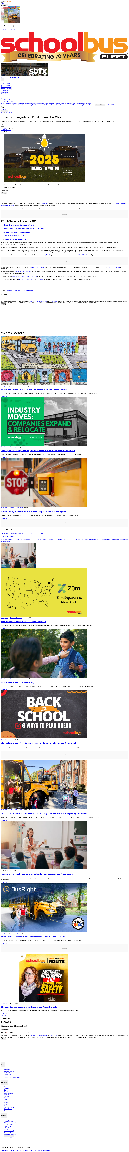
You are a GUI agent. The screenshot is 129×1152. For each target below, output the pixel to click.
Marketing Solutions (110, 105)
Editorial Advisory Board (29, 105)
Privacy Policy (79, 105)
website (21, 279)
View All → (4, 1015)
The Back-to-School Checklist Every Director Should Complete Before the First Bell (39, 743)
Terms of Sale (20, 1150)
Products (26, 103)
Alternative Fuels (5, 83)
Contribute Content (41, 105)
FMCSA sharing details (37, 267)
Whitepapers (47, 103)
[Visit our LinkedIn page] (3, 1022)
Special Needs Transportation (9, 100)
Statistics (41, 103)
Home (2, 112)
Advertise (62, 105)
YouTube (32, 279)
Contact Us (57, 105)
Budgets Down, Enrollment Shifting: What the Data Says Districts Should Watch (37, 874)
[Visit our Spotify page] (10, 1022)
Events (52, 103)
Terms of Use (12, 1150)
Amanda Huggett (15, 933)
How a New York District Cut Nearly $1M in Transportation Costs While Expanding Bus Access (44, 813)
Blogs (9, 103)
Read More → (5, 396)
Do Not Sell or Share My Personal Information (37, 1150)
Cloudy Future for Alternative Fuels (17, 232)
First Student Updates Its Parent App (17, 682)
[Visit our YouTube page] (7, 1022)
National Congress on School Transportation (24, 276)
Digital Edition (11, 29)
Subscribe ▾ (4, 5)
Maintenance (4, 90)
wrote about (45, 203)
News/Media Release (16, 386)
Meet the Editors (17, 105)
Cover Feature (7, 1)
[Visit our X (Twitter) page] (5, 1022)
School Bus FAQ (70, 105)
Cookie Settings (100, 105)
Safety (2, 97)
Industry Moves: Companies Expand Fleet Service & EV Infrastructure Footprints (38, 450)
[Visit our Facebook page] (1, 1022)
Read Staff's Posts (6, 130)
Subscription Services (7, 105)
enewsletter (41, 279)
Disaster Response (6, 87)
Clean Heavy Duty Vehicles (43, 255)
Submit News (50, 105)
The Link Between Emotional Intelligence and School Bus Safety (30, 1007)
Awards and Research (69, 103)
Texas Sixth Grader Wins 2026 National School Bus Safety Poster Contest (34, 390)
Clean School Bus (83, 255)
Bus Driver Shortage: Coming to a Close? (19, 225)
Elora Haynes (14, 447)
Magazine (31, 103)
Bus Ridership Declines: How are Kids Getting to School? (24, 228)
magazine (26, 279)
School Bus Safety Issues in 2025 (15, 239)
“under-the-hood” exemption (23, 271)
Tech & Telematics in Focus (14, 236)
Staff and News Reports (16, 507)
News (13, 1)
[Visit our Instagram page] (8, 1022)
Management (4, 93)
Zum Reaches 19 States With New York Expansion (23, 621)
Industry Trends (13, 290)
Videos (13, 103)
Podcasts (36, 103)
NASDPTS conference (113, 267)
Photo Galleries (19, 103)
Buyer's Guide (87, 103)
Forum (61, 103)
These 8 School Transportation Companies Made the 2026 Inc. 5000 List (33, 937)
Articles (17, 1)
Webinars (57, 103)
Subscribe (3, 29)
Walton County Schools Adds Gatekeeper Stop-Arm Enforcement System (33, 511)
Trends (7, 290)
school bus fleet (21, 290)
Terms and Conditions (89, 105)
